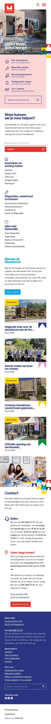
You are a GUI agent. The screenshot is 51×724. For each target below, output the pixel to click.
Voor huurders (11, 655)
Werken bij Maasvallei (15, 246)
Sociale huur (10, 173)
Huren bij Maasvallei (14, 213)
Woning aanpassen (13, 206)
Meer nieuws (13, 291)
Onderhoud (10, 209)
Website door (14, 718)
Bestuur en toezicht (14, 239)
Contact (8, 661)
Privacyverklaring (11, 710)
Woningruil (10, 183)
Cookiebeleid (10, 714)
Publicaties (10, 243)
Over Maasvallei (12, 233)
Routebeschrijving (20, 604)
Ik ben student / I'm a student (18, 679)
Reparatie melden (13, 673)
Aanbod (8, 170)
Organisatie (10, 236)
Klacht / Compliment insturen (18, 676)
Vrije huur (9, 176)
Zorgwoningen (11, 180)
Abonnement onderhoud (16, 203)
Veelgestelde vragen (14, 670)
